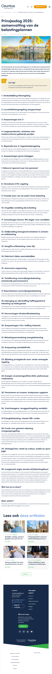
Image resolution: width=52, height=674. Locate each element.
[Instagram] (23, 631)
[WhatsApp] (23, 34)
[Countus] (8, 6)
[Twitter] (20, 34)
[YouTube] (31, 631)
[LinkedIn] (25, 34)
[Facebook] (18, 34)
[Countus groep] (32, 641)
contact (18, 505)
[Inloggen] (31, 6)
